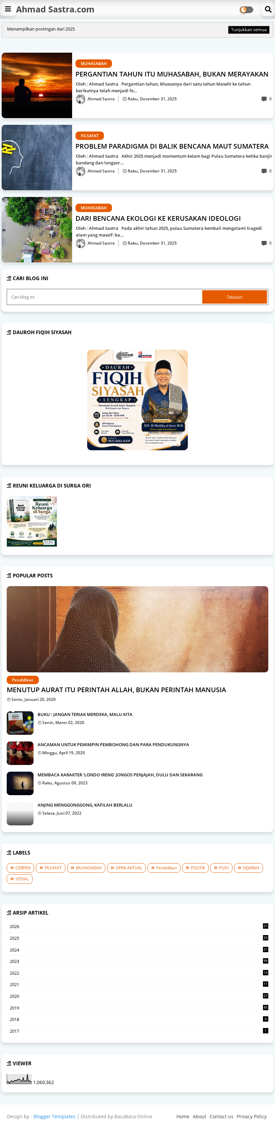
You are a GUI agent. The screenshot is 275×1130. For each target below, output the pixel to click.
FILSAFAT (53, 868)
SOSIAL (22, 879)
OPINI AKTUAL (129, 868)
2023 (139, 961)
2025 (139, 938)
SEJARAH (251, 868)
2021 (139, 984)
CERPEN (23, 868)
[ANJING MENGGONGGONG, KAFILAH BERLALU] (20, 813)
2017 (138, 1031)
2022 (139, 973)
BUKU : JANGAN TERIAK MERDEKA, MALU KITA (85, 714)
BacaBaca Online (133, 1116)
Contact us (221, 1116)
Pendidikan (166, 868)
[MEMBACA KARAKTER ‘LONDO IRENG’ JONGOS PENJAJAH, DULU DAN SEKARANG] (20, 783)
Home (182, 1116)
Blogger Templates (54, 1116)
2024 (139, 950)
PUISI (224, 868)
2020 (139, 996)
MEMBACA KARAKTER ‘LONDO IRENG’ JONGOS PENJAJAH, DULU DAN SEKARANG (120, 775)
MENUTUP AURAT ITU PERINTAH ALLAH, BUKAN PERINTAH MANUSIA (116, 689)
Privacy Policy (252, 1116)
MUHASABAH (89, 868)
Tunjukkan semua (249, 30)
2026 (139, 926)
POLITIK (198, 868)
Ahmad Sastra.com (55, 9)
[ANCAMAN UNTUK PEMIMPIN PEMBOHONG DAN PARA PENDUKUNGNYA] (20, 753)
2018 (138, 1019)
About (199, 1116)
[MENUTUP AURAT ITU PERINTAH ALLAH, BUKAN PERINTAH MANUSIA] (137, 629)
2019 (139, 1008)
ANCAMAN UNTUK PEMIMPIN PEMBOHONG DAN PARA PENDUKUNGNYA (113, 744)
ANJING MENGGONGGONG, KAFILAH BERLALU (85, 805)
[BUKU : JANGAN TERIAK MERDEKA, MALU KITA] (20, 723)
